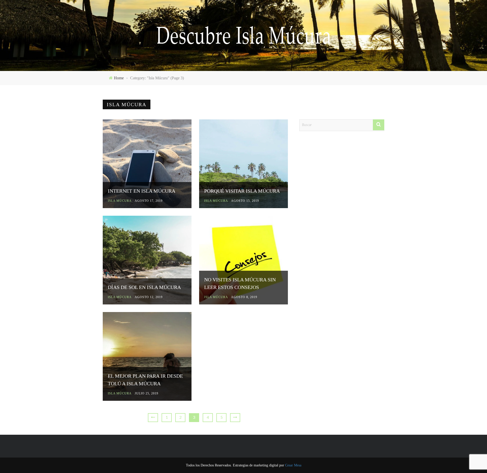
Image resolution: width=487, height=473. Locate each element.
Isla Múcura (120, 201)
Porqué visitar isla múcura (242, 191)
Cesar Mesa (293, 465)
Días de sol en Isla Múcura (144, 287)
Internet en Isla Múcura (141, 191)
